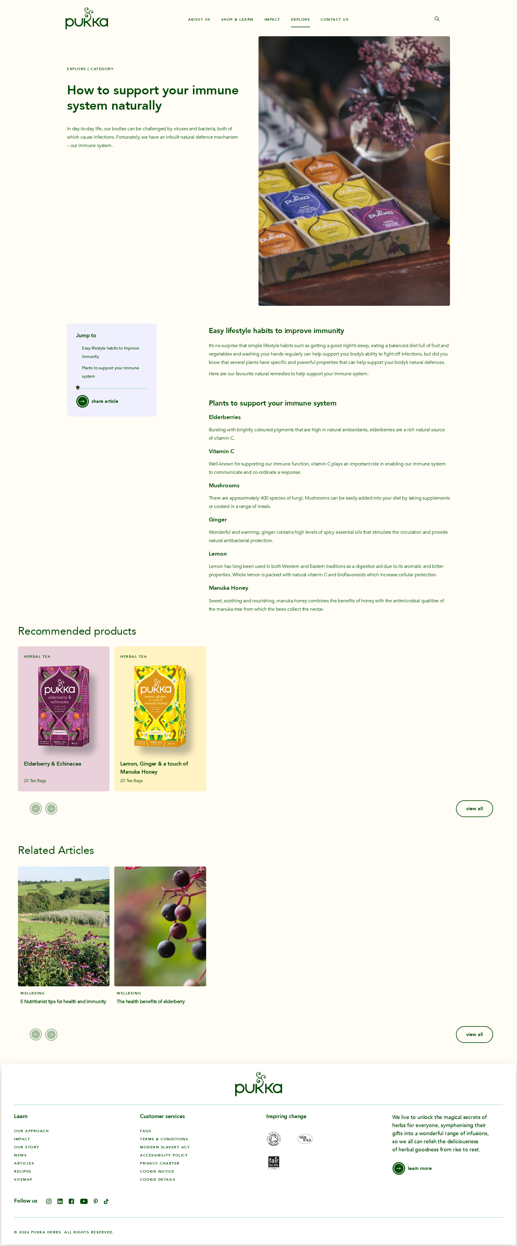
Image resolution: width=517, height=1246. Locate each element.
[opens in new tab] (48, 1202)
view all (474, 808)
